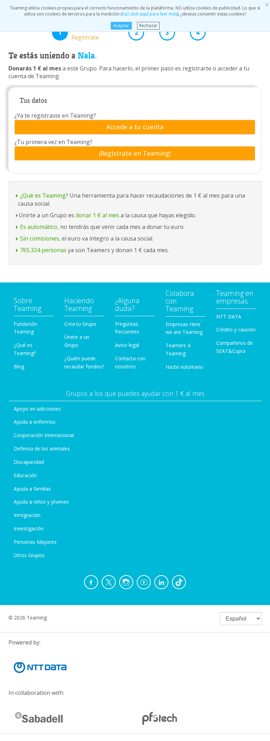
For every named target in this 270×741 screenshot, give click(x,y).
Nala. (87, 55)
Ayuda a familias (32, 488)
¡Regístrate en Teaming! (135, 153)
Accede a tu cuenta (134, 127)
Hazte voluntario (184, 366)
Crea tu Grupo (80, 323)
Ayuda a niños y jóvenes (41, 501)
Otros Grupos (29, 555)
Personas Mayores (35, 541)
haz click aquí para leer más (149, 14)
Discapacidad (29, 462)
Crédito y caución (236, 329)
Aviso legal (127, 345)
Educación (25, 475)
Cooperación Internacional (44, 435)
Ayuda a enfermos (35, 421)
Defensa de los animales (42, 448)
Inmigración (27, 515)
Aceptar (121, 26)
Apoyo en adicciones (37, 408)
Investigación (29, 528)
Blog (19, 366)
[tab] (135, 127)
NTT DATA (228, 316)
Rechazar (148, 26)
